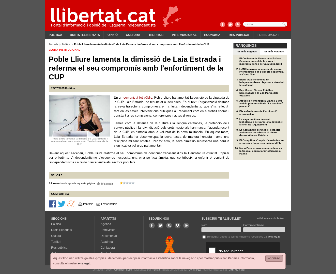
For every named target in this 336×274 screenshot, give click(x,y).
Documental (109, 236)
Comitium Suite (123, 269)
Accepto (274, 258)
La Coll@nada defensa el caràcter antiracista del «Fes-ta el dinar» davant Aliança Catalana (259, 132)
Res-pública (239, 35)
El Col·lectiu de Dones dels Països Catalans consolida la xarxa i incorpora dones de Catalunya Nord (260, 61)
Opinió (112, 35)
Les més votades (274, 51)
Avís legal (195, 269)
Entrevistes (108, 230)
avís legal (83, 263)
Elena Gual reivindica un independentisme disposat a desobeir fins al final (262, 82)
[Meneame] (71, 203)
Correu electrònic (253, 225)
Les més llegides (247, 51)
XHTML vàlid (236, 269)
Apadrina (107, 242)
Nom (204, 225)
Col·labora (108, 247)
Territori (156, 35)
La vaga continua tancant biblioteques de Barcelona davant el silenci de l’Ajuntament (261, 122)
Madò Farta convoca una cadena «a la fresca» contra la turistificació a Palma (260, 151)
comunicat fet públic (138, 97)
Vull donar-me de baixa (270, 218)
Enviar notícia (109, 203)
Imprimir (88, 203)
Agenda (106, 224)
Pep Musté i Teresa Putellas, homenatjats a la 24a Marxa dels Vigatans (258, 93)
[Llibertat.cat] (103, 17)
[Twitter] (230, 25)
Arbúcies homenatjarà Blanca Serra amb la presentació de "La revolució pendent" (261, 103)
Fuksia (156, 269)
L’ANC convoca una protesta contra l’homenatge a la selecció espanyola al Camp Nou (261, 72)
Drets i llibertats (85, 35)
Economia (212, 35)
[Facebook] (222, 25)
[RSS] (238, 25)
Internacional (184, 35)
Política (55, 35)
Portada (54, 44)
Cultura (133, 35)
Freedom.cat (268, 35)
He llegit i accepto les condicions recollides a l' (243, 236)
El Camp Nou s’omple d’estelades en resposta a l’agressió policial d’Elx (261, 141)
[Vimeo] (177, 225)
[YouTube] (186, 225)
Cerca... (265, 24)
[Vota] (105, 183)
